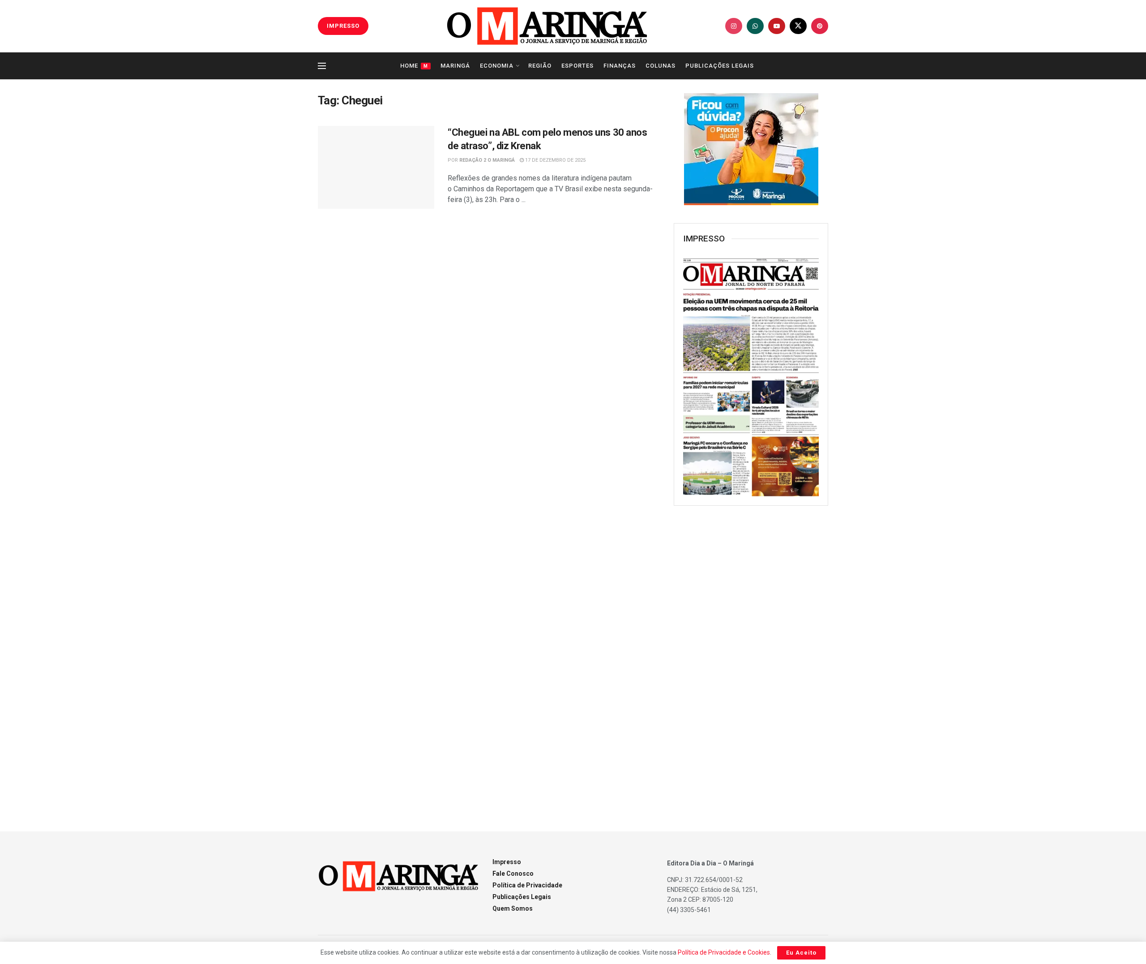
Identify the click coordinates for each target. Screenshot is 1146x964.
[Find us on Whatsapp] (755, 26)
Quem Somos (512, 908)
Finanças (619, 65)
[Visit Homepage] (547, 26)
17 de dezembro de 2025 (555, 160)
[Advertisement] (751, 658)
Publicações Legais (719, 65)
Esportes (577, 65)
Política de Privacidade (527, 885)
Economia (496, 65)
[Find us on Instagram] (733, 26)
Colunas (661, 65)
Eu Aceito (801, 952)
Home (414, 65)
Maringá (455, 65)
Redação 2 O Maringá (487, 160)
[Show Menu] (322, 66)
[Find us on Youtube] (776, 26)
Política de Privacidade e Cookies (724, 952)
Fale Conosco (513, 873)
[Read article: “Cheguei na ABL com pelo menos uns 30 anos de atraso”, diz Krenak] (376, 167)
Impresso (506, 861)
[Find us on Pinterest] (819, 26)
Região (540, 65)
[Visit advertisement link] (751, 149)
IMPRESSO (343, 25)
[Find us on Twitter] (798, 26)
